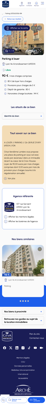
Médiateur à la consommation (23, 370)
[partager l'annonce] (39, 28)
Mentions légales (23, 358)
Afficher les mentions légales (21, 217)
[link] (12, 19)
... (2, 13)
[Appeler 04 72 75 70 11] (3, 400)
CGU (23, 362)
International (23, 374)
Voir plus (11, 178)
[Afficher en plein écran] (39, 50)
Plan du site (34, 334)
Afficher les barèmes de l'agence (23, 221)
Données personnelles (23, 366)
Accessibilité (23, 378)
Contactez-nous (36, 338)
